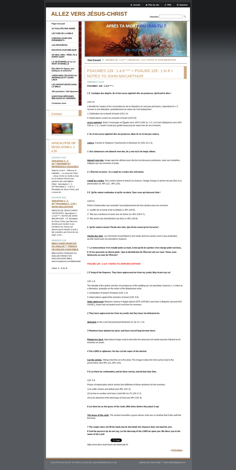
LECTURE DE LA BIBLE (62, 33)
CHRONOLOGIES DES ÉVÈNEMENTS (62, 39)
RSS (169, 5)
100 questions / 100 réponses (65, 91)
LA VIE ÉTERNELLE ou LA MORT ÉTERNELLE (63, 63)
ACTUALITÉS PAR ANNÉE (63, 28)
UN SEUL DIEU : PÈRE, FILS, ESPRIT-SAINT (64, 56)
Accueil (136, 5)
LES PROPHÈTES (59, 45)
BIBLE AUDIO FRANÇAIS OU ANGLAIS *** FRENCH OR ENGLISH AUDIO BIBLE (65, 246)
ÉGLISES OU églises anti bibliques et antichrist (63, 70)
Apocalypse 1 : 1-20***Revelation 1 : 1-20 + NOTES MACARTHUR (64, 204)
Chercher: (154, 17)
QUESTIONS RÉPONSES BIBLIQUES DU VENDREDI (63, 97)
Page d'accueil (94, 60)
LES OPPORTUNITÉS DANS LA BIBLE (64, 85)
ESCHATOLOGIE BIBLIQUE (64, 50)
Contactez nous (59, 103)
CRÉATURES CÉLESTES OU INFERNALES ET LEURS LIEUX (64, 77)
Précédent (177, 450)
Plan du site (153, 5)
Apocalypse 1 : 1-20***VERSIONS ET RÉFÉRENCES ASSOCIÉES (65, 164)
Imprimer (184, 5)
